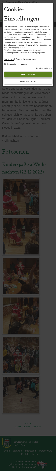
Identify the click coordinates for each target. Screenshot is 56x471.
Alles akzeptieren (28, 74)
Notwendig (11, 64)
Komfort (23, 64)
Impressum (9, 59)
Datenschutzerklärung (26, 59)
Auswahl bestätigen (28, 81)
